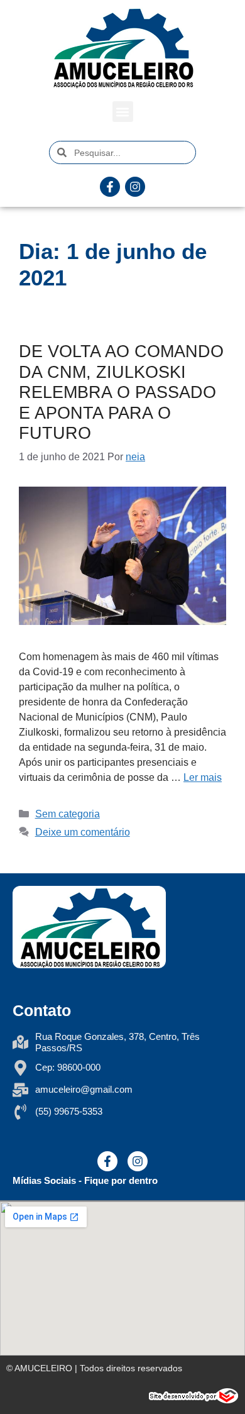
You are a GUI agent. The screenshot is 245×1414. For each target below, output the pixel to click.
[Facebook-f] (110, 187)
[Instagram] (135, 187)
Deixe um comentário (82, 832)
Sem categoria (67, 814)
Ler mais (202, 777)
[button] (122, 111)
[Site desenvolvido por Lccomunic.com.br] (194, 1400)
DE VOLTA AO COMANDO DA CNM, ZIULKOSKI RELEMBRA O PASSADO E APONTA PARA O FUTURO (121, 392)
